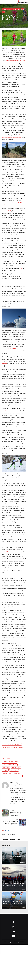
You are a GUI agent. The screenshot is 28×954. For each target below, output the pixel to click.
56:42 (9, 211)
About (10, 941)
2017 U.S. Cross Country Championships (11, 744)
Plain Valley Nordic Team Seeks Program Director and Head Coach (12, 902)
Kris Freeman (10, 552)
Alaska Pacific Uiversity (8, 755)
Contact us (19, 942)
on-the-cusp (6, 411)
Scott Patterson (7, 773)
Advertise (22, 941)
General (8, 9)
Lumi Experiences (22, 862)
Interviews (14, 9)
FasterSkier (24, 889)
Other (22, 9)
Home (5, 941)
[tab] (3, 831)
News (19, 9)
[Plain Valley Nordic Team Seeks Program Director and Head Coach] (14, 900)
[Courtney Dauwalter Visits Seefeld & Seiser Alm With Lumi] (14, 855)
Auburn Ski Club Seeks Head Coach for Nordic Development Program (13, 884)
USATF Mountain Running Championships (12, 776)
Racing (3, 11)
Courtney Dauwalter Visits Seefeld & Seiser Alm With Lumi (13, 857)
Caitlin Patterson (7, 758)
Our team (16, 941)
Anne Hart (19, 755)
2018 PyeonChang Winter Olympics (10, 753)
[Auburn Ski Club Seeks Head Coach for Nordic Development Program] (14, 878)
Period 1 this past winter (8, 591)
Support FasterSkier (11, 942)
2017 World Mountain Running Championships (13, 747)
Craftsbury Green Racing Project (10, 761)
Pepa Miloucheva (16, 767)
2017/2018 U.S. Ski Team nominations (11, 750)
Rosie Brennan (14, 770)
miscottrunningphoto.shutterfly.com (15, 60)
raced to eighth (16, 95)
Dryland (4, 9)
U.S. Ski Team (17, 773)
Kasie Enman (6, 767)
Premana (5, 770)
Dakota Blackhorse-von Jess (9, 764)
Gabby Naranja (5, 22)
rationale (4, 363)
